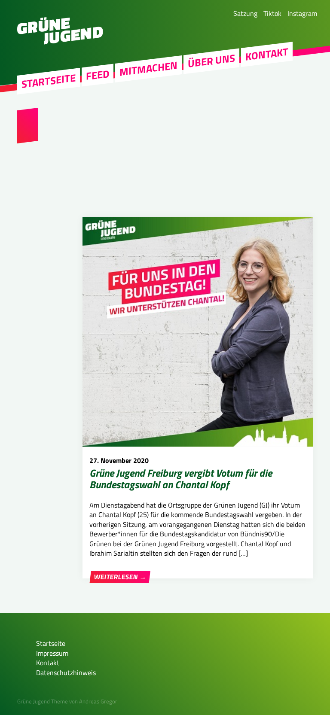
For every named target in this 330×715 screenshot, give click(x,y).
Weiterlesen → (120, 577)
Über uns (211, 61)
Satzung (245, 13)
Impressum (52, 653)
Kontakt (266, 54)
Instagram (302, 13)
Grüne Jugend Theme (42, 701)
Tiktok (272, 13)
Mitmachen (148, 69)
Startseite (48, 81)
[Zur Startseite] (60, 42)
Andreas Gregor (98, 701)
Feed (97, 75)
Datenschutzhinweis (66, 672)
